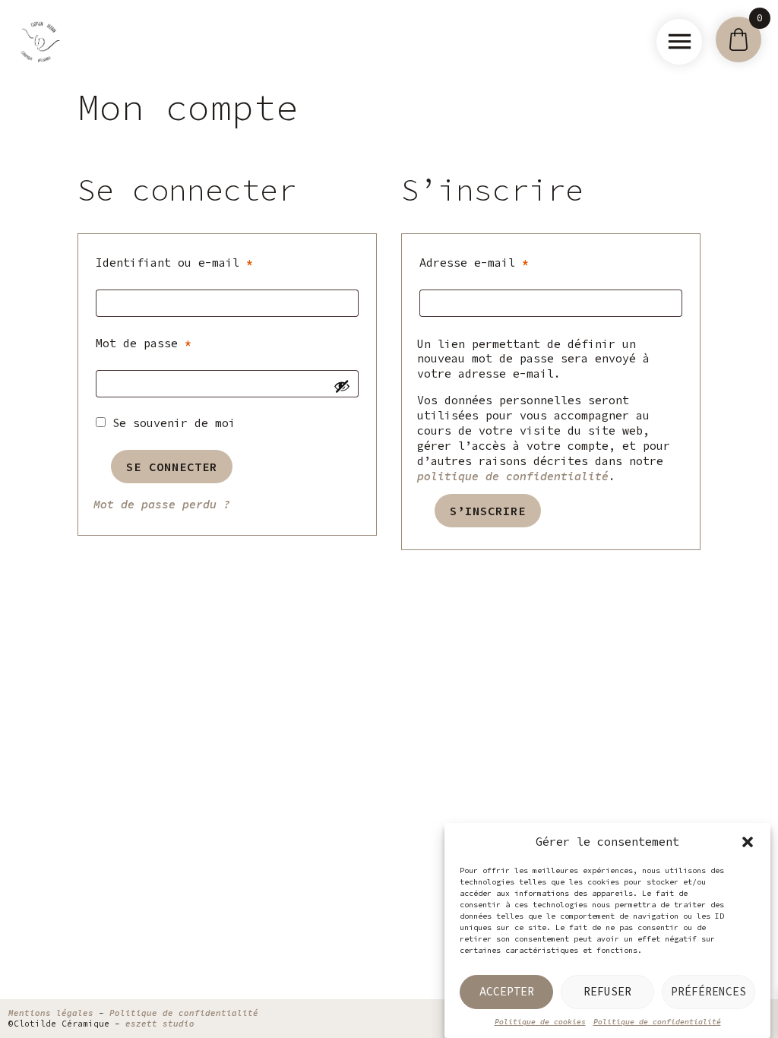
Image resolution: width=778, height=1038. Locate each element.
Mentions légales (50, 1013)
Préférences (708, 991)
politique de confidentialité (513, 476)
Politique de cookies (540, 1022)
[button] (747, 842)
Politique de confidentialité (657, 1022)
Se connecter (171, 466)
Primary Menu (679, 42)
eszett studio (159, 1023)
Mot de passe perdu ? (161, 504)
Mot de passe (181, 342)
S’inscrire (488, 510)
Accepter (506, 991)
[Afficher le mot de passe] (342, 386)
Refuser (607, 991)
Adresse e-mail (511, 262)
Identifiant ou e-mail (211, 262)
